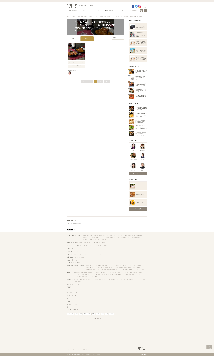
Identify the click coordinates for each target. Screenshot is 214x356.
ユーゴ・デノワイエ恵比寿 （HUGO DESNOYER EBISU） (76, 66)
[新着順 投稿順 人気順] (118, 38)
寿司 (105, 269)
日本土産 (103, 242)
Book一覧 (77, 349)
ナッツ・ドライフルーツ (95, 267)
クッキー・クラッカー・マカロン (95, 272)
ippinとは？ (145, 7)
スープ (119, 269)
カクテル (120, 279)
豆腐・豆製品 (89, 269)
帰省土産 (93, 242)
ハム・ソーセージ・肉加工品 (117, 267)
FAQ (98, 354)
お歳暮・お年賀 (113, 237)
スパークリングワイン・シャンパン (99, 279)
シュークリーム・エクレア (122, 272)
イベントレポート (71, 292)
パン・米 (122, 265)
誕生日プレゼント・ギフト (92, 235)
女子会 (93, 245)
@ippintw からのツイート (100, 318)
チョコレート (105, 272)
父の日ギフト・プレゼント (100, 239)
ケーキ (78, 272)
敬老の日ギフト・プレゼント (89, 237)
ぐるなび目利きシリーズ (79, 354)
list (74, 229)
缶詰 (98, 269)
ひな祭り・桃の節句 (72, 260)
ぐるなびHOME (70, 354)
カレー (123, 269)
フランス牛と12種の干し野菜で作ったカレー (76, 63)
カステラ (103, 274)
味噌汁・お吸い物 (111, 269)
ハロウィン (69, 251)
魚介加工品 (130, 267)
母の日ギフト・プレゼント (88, 239)
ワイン (76, 279)
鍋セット (94, 269)
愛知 (93, 313)
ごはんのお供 (98, 265)
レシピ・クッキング (104, 245)
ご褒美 (125, 235)
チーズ (87, 267)
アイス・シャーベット (126, 274)
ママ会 (89, 245)
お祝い (84, 235)
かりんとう (134, 274)
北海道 (98, 313)
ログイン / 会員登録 (133, 10)
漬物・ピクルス (105, 265)
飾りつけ (97, 245)
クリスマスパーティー (98, 254)
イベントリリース (71, 304)
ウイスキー (88, 279)
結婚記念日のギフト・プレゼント (106, 235)
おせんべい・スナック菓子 (115, 274)
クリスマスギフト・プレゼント (102, 237)
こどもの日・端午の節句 (73, 262)
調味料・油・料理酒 (90, 265)
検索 (145, 10)
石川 (85, 313)
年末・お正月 (70, 257)
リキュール (125, 279)
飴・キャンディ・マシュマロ (83, 276)
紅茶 (144, 279)
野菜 (134, 267)
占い (68, 298)
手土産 (85, 245)
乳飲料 (79, 281)
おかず (106, 267)
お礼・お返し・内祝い (118, 235)
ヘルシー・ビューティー (73, 248)
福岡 (89, 313)
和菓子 (107, 274)
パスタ (102, 267)
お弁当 (101, 269)
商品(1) (87, 38)
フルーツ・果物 (94, 276)
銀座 (102, 313)
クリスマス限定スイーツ (79, 254)
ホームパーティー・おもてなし (74, 245)
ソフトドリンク (132, 279)
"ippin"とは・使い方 (85, 349)
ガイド (68, 301)
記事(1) (73, 38)
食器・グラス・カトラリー (73, 284)
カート (141, 10)
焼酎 (84, 279)
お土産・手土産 (70, 242)
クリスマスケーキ (89, 254)
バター (134, 265)
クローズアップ (70, 295)
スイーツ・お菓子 (71, 272)
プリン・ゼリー (112, 272)
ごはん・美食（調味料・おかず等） (74, 223)
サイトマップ (93, 354)
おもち (82, 257)
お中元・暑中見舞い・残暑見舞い (135, 235)
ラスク (130, 272)
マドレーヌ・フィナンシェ (87, 274)
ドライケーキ (97, 274)
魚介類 (125, 267)
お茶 (76, 281)
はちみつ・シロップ (141, 265)
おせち (76, 257)
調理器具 (69, 287)
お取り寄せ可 (70, 313)
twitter (136, 6)
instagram (139, 6)
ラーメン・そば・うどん (130, 269)
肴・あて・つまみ (140, 269)
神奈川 (111, 313)
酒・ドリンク (70, 279)
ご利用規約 (87, 354)
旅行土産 (98, 242)
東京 (76, 313)
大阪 (107, 313)
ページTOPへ (209, 352)
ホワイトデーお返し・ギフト (138, 237)
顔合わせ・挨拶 (87, 242)
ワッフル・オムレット (137, 272)
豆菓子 (139, 274)
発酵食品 (138, 267)
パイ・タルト (84, 272)
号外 (68, 307)
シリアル (117, 265)
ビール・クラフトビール (112, 279)
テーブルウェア (70, 290)
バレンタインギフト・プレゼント (124, 237)
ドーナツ (79, 274)
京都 (81, 313)
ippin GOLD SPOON (72, 309)
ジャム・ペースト (128, 265)
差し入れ (81, 242)
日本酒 (80, 279)
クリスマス (69, 254)
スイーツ (76, 251)
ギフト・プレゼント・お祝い (74, 235)
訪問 (77, 242)
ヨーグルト (112, 265)
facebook (133, 6)
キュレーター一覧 (70, 349)
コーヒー (140, 279)
